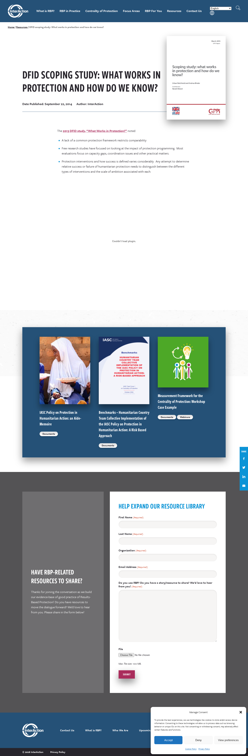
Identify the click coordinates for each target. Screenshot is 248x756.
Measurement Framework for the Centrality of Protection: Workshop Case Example (181, 401)
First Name (131, 517)
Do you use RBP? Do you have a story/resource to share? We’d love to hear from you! (165, 584)
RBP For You (153, 11)
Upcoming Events (150, 730)
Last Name (131, 534)
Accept (168, 740)
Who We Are (120, 730)
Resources (174, 11)
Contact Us (194, 11)
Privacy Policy (204, 748)
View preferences (228, 740)
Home (11, 27)
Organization (132, 550)
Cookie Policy (191, 748)
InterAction (18, 11)
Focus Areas (131, 11)
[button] (241, 712)
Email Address (133, 567)
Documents (48, 434)
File (121, 649)
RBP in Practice (70, 11)
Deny (198, 740)
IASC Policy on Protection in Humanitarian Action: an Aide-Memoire (60, 418)
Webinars (185, 417)
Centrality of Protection (101, 11)
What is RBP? (45, 11)
